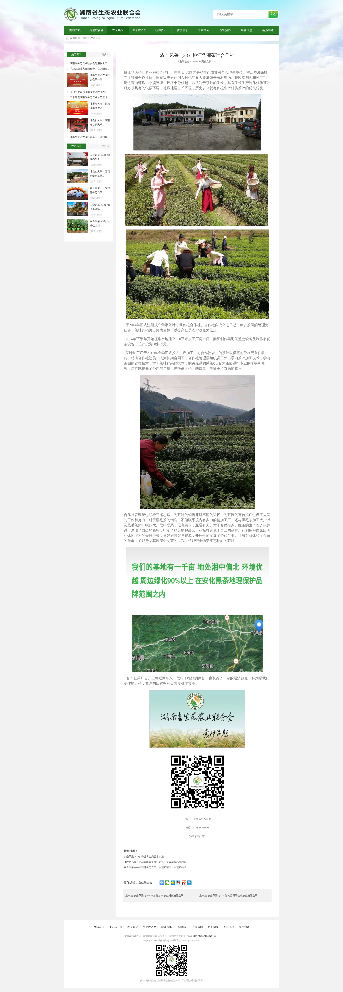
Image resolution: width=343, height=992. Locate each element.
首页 (85, 38)
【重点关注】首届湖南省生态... (100, 105)
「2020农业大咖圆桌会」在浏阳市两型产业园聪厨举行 (100, 68)
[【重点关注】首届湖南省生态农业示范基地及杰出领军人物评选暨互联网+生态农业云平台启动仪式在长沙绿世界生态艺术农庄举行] (77, 108)
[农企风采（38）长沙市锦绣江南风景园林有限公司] (77, 209)
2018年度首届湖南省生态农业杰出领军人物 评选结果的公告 (103, 92)
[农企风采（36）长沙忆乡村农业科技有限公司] (77, 226)
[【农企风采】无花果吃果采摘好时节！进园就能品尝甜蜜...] (77, 176)
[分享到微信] (167, 882)
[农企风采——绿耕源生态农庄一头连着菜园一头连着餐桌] (77, 193)
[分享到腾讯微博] (189, 882)
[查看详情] (96, 85)
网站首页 (75, 30)
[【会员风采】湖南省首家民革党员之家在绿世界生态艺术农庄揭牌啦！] (77, 125)
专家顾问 (203, 30)
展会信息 (246, 30)
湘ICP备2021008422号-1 (205, 936)
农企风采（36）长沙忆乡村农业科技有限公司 (159, 895)
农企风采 (118, 30)
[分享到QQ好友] (178, 882)
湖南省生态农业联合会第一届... (100, 77)
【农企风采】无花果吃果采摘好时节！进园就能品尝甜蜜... (156, 862)
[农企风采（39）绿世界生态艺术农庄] (77, 159)
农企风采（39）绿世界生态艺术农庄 (144, 856)
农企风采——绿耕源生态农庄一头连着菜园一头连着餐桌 (155, 867)
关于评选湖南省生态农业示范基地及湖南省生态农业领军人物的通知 (107, 97)
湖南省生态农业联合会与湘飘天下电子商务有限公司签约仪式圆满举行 (108, 63)
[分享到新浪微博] (184, 882)
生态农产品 (139, 30)
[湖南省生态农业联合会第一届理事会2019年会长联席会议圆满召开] (77, 80)
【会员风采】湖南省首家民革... (100, 122)
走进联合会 (96, 30)
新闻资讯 (160, 30)
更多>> (106, 54)
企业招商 (225, 30)
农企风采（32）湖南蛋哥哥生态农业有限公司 (233, 895)
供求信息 (182, 30)
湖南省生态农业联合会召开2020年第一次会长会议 (97, 137)
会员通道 (268, 30)
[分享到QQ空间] (173, 882)
